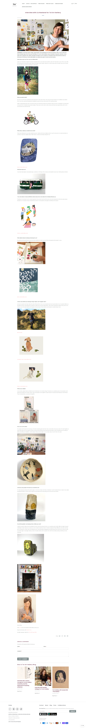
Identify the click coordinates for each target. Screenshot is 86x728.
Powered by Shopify (42, 719)
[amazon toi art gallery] (28, 424)
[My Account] (72, 4)
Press (54, 705)
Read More (19, 691)
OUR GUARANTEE (11, 719)
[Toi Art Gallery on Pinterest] (14, 709)
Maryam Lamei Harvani (27, 6)
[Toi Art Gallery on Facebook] (10, 709)
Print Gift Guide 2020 (32, 632)
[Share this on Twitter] (59, 636)
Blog (51, 705)
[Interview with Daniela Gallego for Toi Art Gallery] (43, 676)
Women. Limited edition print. (22, 233)
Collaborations (62, 705)
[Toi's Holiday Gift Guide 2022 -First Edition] (60, 677)
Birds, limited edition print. (22, 296)
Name (18, 646)
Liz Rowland (19, 52)
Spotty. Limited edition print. (22, 386)
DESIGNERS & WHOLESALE (12, 712)
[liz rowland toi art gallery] (28, 164)
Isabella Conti (28, 630)
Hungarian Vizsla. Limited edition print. (24, 359)
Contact (41, 705)
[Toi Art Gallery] (14, 4)
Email (45, 646)
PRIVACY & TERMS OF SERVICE (13, 716)
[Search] (74, 4)
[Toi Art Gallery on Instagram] (17, 709)
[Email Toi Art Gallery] (21, 709)
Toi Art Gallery (44, 718)
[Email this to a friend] (67, 636)
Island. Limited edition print (22, 167)
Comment (19, 651)
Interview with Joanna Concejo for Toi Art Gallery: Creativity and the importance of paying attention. (24, 684)
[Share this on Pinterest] (65, 636)
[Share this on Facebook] (62, 636)
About (46, 705)
